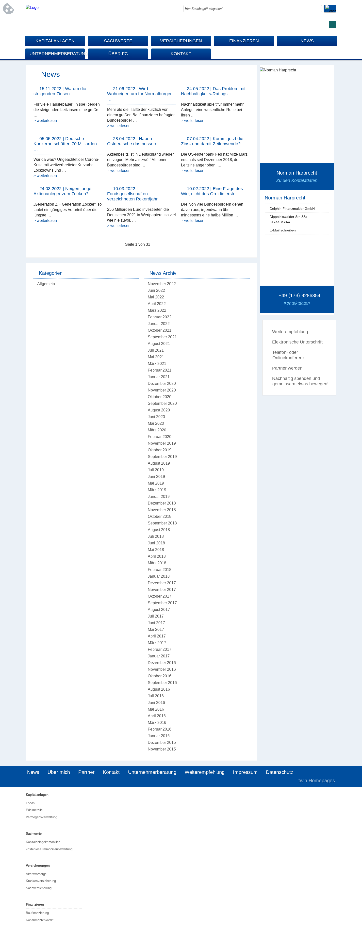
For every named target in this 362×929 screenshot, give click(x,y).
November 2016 (162, 669)
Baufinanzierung (37, 913)
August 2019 (159, 463)
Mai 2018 (156, 550)
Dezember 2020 (162, 383)
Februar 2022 (159, 317)
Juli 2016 (156, 696)
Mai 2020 (156, 423)
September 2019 (162, 457)
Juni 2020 (156, 417)
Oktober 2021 (159, 330)
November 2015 (162, 749)
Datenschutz (279, 772)
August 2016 (159, 689)
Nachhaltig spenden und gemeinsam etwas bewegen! (300, 381)
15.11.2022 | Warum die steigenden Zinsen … (59, 91)
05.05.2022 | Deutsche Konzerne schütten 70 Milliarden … (65, 143)
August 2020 (159, 410)
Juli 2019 (156, 470)
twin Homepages (316, 780)
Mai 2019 (156, 483)
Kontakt (181, 53)
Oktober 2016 (159, 676)
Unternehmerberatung (57, 53)
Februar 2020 (159, 437)
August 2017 (159, 609)
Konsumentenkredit (39, 920)
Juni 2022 (156, 290)
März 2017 (157, 643)
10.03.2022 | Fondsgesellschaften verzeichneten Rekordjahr (132, 193)
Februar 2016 (159, 729)
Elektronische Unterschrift (297, 342)
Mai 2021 (156, 357)
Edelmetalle (34, 810)
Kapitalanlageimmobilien (43, 842)
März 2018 (157, 563)
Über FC (118, 53)
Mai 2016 (156, 709)
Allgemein (46, 284)
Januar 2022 (159, 324)
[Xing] (332, 24)
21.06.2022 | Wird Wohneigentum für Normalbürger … (139, 93)
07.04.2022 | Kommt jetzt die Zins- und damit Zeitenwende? (212, 141)
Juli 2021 (156, 350)
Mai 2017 (156, 629)
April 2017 (157, 636)
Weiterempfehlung (290, 331)
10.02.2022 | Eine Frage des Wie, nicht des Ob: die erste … (212, 191)
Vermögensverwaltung (41, 817)
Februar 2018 (159, 570)
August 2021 (159, 344)
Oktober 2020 (159, 397)
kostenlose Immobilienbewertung (49, 849)
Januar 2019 (159, 496)
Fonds (30, 803)
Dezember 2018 (162, 503)
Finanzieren (244, 40)
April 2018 (157, 556)
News (307, 40)
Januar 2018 (159, 576)
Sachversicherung (38, 888)
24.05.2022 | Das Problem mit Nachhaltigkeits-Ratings (213, 91)
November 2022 (162, 284)
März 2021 (157, 363)
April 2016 (157, 716)
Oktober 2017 (159, 596)
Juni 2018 (156, 543)
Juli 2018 (156, 536)
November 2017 (162, 589)
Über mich (59, 772)
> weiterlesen (45, 120)
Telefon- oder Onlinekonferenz (288, 355)
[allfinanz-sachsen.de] (32, 7)
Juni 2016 (156, 703)
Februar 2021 (159, 370)
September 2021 (162, 337)
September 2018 (162, 523)
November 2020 (162, 390)
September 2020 (162, 403)
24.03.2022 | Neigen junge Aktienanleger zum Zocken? (62, 191)
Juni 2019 (156, 476)
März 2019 (157, 490)
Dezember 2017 (162, 583)
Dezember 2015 (162, 742)
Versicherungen (181, 40)
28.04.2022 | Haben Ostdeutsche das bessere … (135, 141)
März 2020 (157, 430)
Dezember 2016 (162, 663)
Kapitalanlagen (55, 40)
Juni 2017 (156, 623)
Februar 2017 (159, 649)
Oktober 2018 (159, 516)
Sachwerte (118, 40)
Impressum (245, 772)
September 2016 (162, 683)
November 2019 (162, 443)
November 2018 (162, 510)
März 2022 (157, 310)
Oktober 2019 (159, 450)
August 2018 (159, 530)
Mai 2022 (156, 297)
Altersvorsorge (36, 874)
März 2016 (157, 722)
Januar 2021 (159, 377)
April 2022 (157, 304)
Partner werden (287, 368)
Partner (86, 772)
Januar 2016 (159, 736)
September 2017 (162, 603)
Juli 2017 (156, 616)
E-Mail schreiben (283, 230)
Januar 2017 (159, 656)
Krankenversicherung (41, 881)
